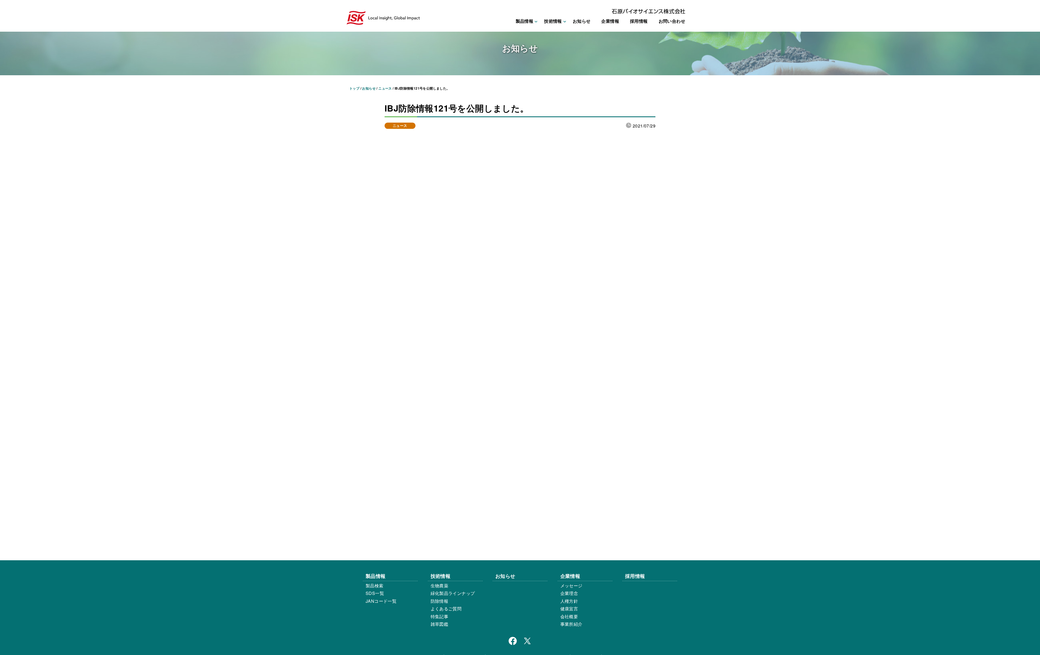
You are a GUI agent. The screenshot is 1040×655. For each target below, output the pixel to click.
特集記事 (439, 616)
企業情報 (610, 21)
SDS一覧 (375, 593)
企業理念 (569, 593)
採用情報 (639, 21)
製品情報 (376, 575)
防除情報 (439, 601)
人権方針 (569, 601)
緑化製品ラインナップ (453, 593)
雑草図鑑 (439, 624)
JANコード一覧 (381, 601)
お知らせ (582, 21)
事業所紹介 (571, 624)
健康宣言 (569, 608)
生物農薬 (439, 585)
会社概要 (569, 616)
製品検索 (375, 585)
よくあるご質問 (446, 608)
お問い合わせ (672, 21)
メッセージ (571, 585)
